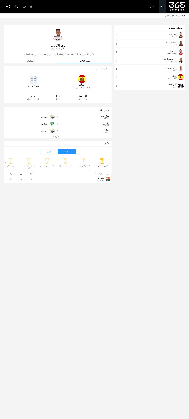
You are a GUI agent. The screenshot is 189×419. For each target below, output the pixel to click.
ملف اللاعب (85, 61)
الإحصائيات (31, 61)
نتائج (162, 6)
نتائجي (26, 6)
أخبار (152, 6)
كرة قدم (181, 15)
